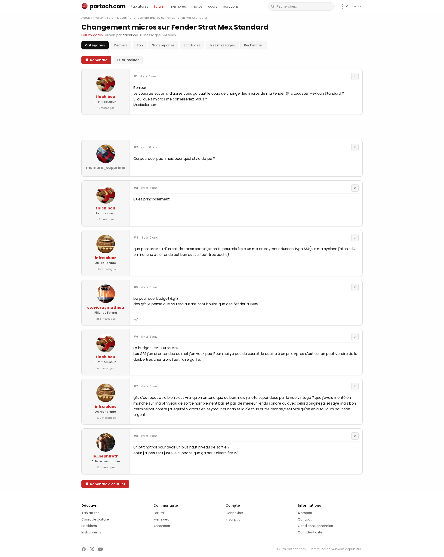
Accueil (86, 18)
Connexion (234, 513)
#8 (135, 436)
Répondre (99, 60)
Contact (305, 519)
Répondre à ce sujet (107, 484)
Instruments (91, 532)
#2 (135, 147)
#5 (135, 287)
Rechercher (253, 45)
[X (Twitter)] (92, 549)
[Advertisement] (222, 127)
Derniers (120, 45)
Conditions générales (315, 526)
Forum (99, 18)
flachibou (105, 96)
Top (140, 45)
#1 (135, 76)
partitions (231, 6)
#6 (135, 337)
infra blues (105, 257)
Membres (161, 519)
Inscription (234, 519)
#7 (135, 386)
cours (212, 6)
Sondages (192, 45)
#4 (135, 237)
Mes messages (222, 45)
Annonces (162, 526)
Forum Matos (117, 18)
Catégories (95, 45)
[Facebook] (83, 549)
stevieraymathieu (105, 307)
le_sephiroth (105, 456)
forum (159, 6)
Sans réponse (163, 45)
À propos (305, 513)
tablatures (139, 6)
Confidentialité (310, 532)
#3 (135, 188)
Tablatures (90, 513)
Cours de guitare (95, 519)
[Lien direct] (355, 76)
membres (178, 6)
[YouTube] (100, 549)
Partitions (89, 526)
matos (197, 6)
